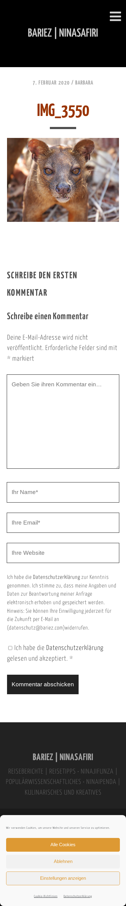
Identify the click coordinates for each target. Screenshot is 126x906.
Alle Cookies (63, 844)
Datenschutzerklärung (78, 896)
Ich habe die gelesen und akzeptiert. (55, 653)
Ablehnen (63, 861)
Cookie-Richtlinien (45, 896)
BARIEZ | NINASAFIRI (63, 757)
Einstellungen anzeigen (63, 878)
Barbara (84, 83)
